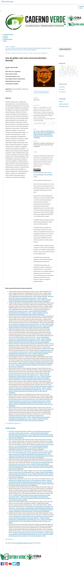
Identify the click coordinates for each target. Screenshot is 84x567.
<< (6, 423)
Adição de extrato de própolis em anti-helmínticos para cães (31, 297)
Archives (5, 37)
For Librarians (62, 92)
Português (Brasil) (64, 106)
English (61, 101)
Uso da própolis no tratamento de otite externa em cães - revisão (27, 324)
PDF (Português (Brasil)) (42, 92)
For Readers (62, 87)
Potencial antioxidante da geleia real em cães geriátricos (29, 532)
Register (81, 6)
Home (6, 46)
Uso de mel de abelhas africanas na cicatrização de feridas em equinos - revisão (29, 338)
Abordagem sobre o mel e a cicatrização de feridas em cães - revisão (31, 351)
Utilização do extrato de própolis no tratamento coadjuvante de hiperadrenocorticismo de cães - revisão (31, 387)
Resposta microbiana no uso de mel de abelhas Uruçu (24, 375)
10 (17, 423)
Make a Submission (65, 49)
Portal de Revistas (8, 34)
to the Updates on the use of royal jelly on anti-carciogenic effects (33, 452)
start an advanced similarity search (22, 543)
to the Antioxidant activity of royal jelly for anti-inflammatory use (30, 471)
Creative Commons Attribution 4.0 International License (42, 174)
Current (5, 36)
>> (20, 423)
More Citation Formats (40, 123)
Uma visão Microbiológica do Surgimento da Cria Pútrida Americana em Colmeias (30, 400)
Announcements (7, 39)
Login (80, 8)
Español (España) (63, 104)
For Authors (62, 89)
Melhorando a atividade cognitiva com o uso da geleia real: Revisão (27, 480)
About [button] (5, 41)
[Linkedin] (18, 565)
